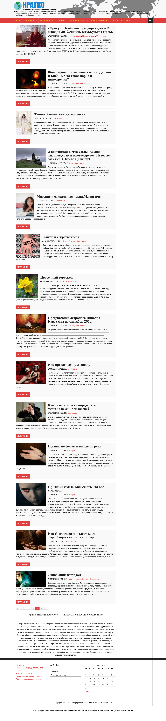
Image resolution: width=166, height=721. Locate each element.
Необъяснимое (35, 14)
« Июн (87, 691)
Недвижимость (21, 14)
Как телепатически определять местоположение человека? (72, 407)
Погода (53, 14)
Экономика (30, 16)
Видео (36, 12)
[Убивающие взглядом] (31, 579)
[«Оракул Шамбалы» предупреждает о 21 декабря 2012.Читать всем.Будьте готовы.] (31, 36)
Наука (139, 12)
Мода (120, 12)
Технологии (117, 14)
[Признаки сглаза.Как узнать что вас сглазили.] (31, 494)
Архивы (54, 672)
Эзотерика (20, 16)
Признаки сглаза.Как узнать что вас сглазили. (76, 489)
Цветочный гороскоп (56, 277)
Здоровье (87, 12)
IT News (16, 12)
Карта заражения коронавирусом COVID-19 (89, 20)
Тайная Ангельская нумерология (59, 114)
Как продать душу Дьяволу (69, 365)
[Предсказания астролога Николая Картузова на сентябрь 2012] (31, 323)
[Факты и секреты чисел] (28, 246)
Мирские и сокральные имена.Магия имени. (71, 197)
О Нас (128, 20)
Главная (18, 20)
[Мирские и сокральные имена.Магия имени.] (25, 205)
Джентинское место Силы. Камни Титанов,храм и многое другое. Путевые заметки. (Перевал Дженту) (79, 155)
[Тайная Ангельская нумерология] (24, 123)
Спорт (101, 14)
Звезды (78, 12)
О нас (18, 671)
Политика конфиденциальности (30, 668)
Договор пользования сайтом (29, 679)
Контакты (117, 20)
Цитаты (61, 20)
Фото (131, 14)
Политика (62, 14)
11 (42, 608)
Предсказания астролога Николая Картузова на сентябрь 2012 (74, 320)
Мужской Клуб (129, 12)
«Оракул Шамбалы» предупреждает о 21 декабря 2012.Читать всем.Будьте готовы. (80, 30)
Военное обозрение (48, 12)
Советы (93, 14)
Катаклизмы (103, 12)
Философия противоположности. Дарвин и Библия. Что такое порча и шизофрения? (79, 76)
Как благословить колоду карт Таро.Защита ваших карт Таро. (72, 535)
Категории (30, 20)
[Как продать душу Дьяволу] (31, 372)
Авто (22, 12)
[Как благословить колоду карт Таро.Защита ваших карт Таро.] (31, 540)
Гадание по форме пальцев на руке (74, 446)
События (85, 14)
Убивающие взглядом (64, 575)
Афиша (29, 12)
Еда (59, 12)
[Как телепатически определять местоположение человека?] (31, 412)
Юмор (39, 16)
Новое (45, 14)
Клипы (112, 12)
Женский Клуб (68, 12)
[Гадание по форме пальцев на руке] (31, 454)
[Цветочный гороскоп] (27, 286)
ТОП (125, 14)
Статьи (107, 14)
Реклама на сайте (24, 673)
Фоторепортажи (142, 14)
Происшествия (73, 14)
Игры (94, 12)
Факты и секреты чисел (60, 237)
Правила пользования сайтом (29, 676)
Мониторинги (46, 20)
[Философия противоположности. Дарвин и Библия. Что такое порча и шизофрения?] (31, 79)
